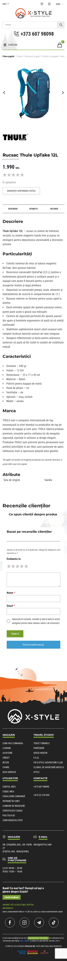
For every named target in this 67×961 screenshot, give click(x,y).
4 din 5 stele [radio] (22, 566)
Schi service (9, 772)
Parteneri (39, 748)
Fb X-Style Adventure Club (48, 762)
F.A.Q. (36, 757)
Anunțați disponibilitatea (21, 190)
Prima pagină (8, 56)
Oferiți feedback (12, 897)
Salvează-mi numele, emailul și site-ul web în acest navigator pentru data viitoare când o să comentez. (36, 621)
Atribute (33, 209)
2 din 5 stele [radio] (13, 566)
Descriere (13, 209)
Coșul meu (8, 791)
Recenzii (54, 209)
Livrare (7, 748)
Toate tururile (42, 743)
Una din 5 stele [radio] (9, 566)
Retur (6, 762)
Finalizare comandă (14, 796)
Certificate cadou (12, 810)
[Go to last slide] (4, 92)
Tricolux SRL (30, 946)
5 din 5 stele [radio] (26, 566)
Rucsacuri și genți (32, 56)
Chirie (6, 767)
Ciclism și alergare (50, 56)
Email (11, 605)
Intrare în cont (11, 801)
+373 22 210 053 (41, 795)
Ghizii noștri (40, 752)
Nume (11, 592)
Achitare (7, 752)
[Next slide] (62, 92)
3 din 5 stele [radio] (17, 566)
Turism (19, 56)
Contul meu (9, 786)
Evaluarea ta (14, 558)
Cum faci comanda (13, 743)
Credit (6, 757)
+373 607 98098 (41, 786)
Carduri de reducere (14, 805)
